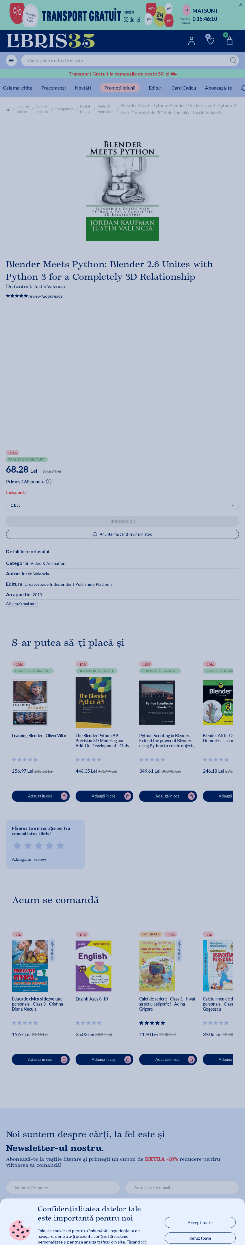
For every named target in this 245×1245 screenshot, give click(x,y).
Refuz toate (200, 1238)
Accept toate (200, 1222)
